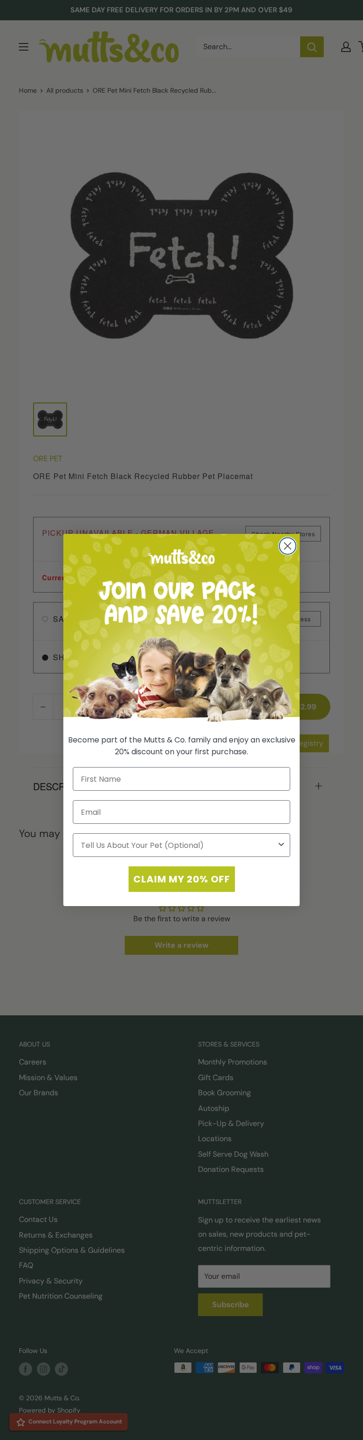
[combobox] (179, 845)
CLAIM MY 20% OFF (181, 879)
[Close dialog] (287, 546)
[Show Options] (281, 845)
